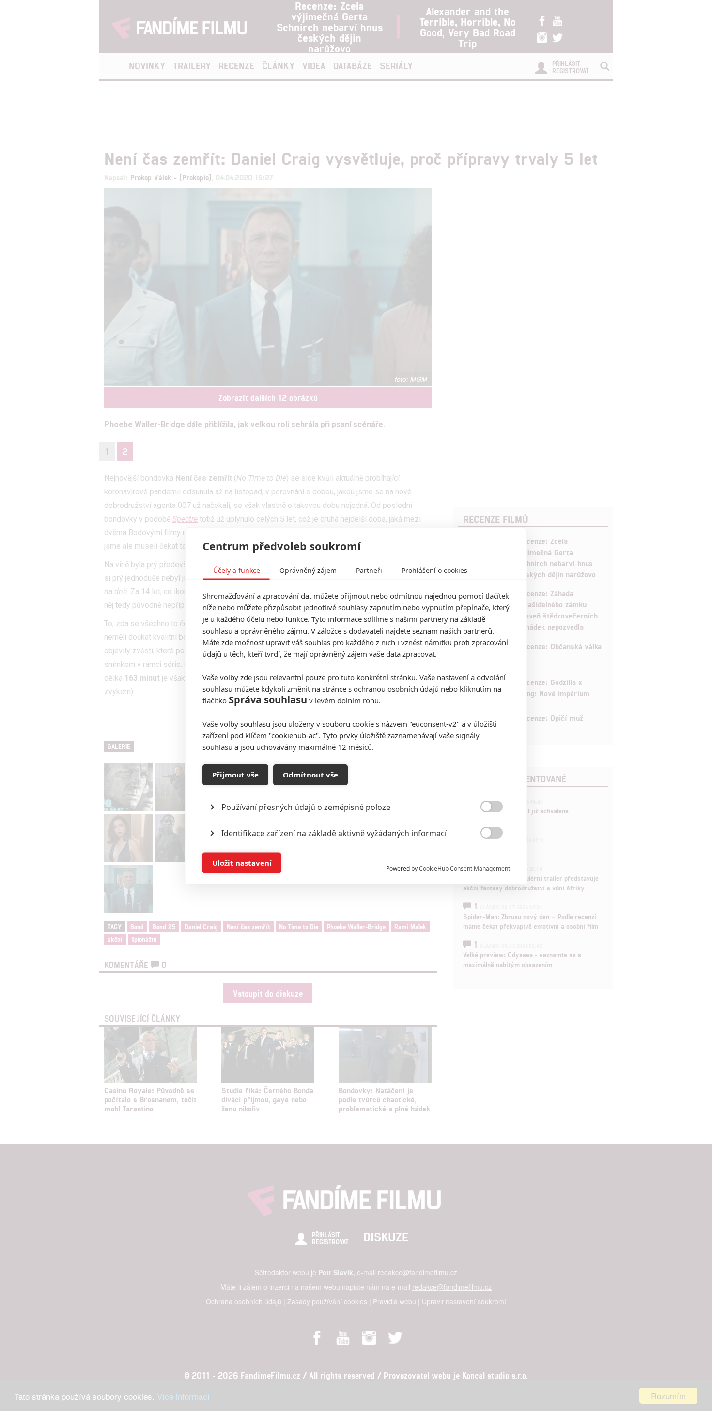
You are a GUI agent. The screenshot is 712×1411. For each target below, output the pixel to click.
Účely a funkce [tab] (236, 569)
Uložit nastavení (242, 863)
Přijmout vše (235, 774)
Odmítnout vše (310, 774)
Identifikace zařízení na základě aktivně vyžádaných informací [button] (334, 832)
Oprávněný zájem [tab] (308, 569)
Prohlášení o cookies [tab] (434, 569)
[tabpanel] (356, 784)
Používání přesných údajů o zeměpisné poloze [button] (305, 806)
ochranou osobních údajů (396, 688)
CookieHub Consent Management (464, 868)
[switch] (483, 858)
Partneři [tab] (369, 569)
